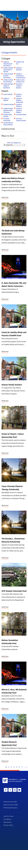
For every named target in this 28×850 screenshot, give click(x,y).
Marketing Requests (10, 808)
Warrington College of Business (19, 85)
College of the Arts (20, 62)
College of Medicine (6, 99)
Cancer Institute (7, 94)
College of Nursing (8, 104)
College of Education (19, 68)
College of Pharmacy (19, 105)
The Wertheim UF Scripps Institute (8, 123)
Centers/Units (8, 128)
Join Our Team (9, 816)
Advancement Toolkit (11, 805)
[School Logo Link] (13, 780)
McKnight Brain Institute (7, 115)
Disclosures (8, 822)
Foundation (7, 819)
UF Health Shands (21, 114)
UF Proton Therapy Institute (21, 119)
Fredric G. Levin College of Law (20, 80)
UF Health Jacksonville (6, 119)
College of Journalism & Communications (20, 75)
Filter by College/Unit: (14, 143)
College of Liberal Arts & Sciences (8, 80)
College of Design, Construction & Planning (8, 69)
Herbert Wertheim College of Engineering (8, 85)
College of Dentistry (19, 95)
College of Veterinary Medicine (19, 110)
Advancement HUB (10, 802)
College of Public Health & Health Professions (8, 110)
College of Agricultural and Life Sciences (7, 63)
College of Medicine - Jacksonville (19, 100)
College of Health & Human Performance (8, 75)
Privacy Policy (8, 825)
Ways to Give (7, 135)
